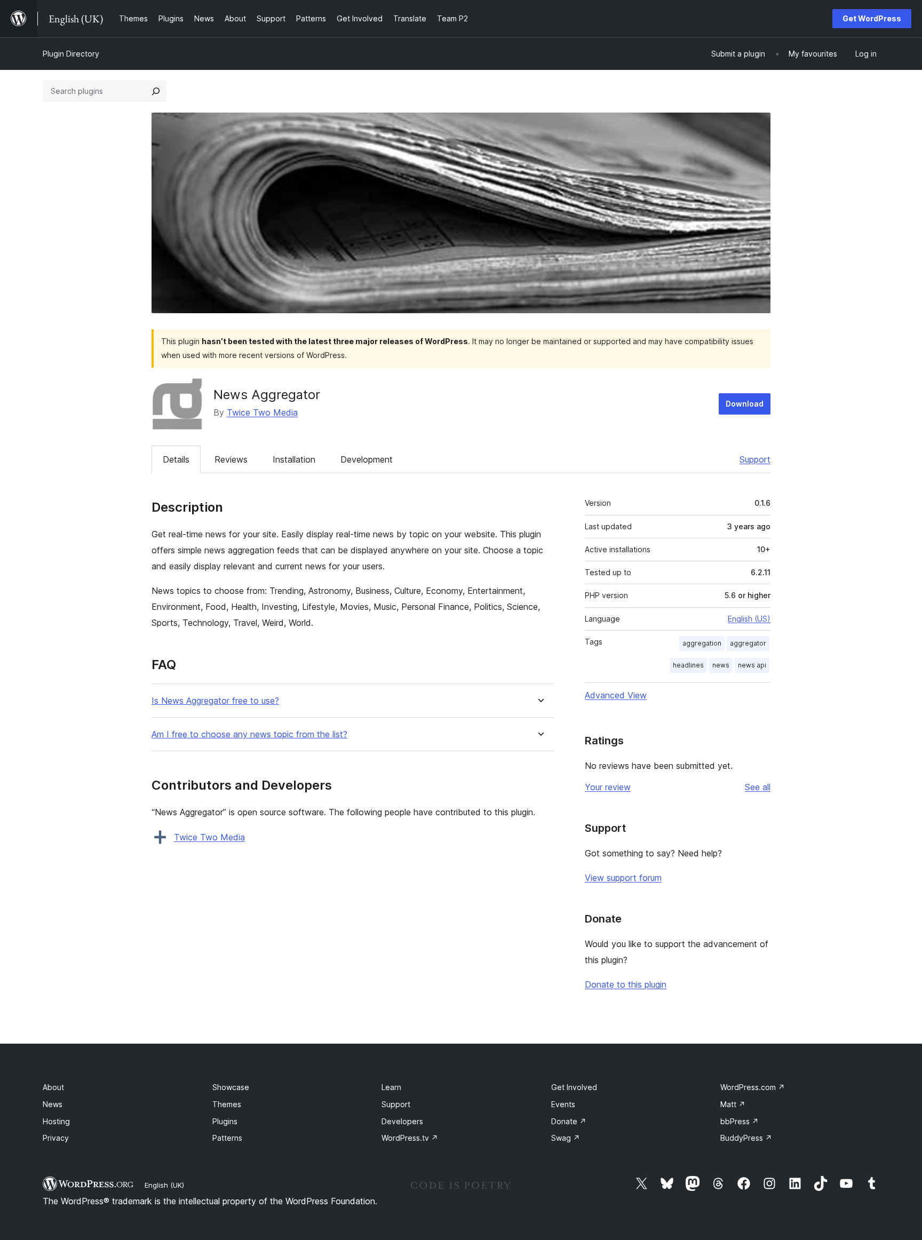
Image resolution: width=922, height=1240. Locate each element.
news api (752, 665)
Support (755, 459)
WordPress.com (752, 1087)
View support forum (623, 877)
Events (563, 1104)
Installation (294, 459)
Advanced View (616, 695)
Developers (402, 1121)
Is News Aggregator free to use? (215, 701)
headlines (688, 665)
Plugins (224, 1121)
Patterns (227, 1137)
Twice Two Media (262, 412)
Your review (608, 787)
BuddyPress (746, 1137)
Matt (732, 1104)
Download (745, 403)
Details (176, 459)
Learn (391, 1087)
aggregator (748, 643)
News (52, 1104)
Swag (565, 1137)
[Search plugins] (155, 91)
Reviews (231, 459)
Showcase (230, 1087)
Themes (226, 1104)
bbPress (739, 1121)
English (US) (749, 618)
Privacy (56, 1137)
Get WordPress (871, 18)
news (720, 665)
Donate (568, 1121)
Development (366, 459)
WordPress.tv (409, 1137)
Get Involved (574, 1087)
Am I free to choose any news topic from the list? (249, 734)
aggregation (701, 643)
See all (757, 787)
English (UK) (164, 1185)
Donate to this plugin (625, 984)
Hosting (56, 1121)
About (53, 1087)
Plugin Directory (71, 53)
